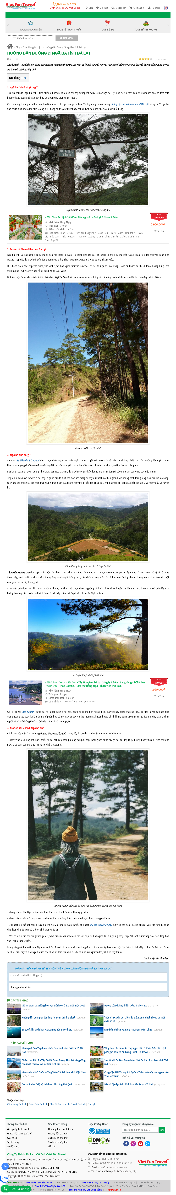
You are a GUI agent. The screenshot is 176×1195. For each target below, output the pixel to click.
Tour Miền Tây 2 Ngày (124, 1182)
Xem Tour (159, 231)
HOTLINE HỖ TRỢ (20, 1189)
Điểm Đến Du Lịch (38, 1104)
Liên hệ (51, 1146)
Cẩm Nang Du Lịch (32, 47)
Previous (8, 25)
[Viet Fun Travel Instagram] (132, 1143)
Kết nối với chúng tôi (133, 1137)
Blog (18, 47)
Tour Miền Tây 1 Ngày (67, 1182)
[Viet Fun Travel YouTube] (139, 1143)
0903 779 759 (107, 1163)
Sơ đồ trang (13, 1146)
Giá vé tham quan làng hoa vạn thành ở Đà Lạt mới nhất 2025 (53, 1005)
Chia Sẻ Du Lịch (58, 1104)
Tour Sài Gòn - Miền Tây (19, 1186)
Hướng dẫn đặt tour (58, 1133)
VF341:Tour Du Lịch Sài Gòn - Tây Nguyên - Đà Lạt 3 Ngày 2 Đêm (81, 217)
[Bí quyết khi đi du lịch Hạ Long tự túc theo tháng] (14, 1032)
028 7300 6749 (66, 4)
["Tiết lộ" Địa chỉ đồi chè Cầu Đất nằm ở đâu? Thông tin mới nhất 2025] (96, 1020)
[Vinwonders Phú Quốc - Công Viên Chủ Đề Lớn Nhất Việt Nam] (14, 1075)
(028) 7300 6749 (110, 1159)
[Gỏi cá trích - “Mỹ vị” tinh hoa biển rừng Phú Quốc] (14, 1087)
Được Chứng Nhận (98, 1124)
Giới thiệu (12, 1137)
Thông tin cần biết (17, 1124)
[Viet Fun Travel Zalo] (147, 1143)
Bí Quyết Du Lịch (77, 1104)
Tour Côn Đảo (123, 1186)
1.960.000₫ (158, 689)
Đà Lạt (91, 1104)
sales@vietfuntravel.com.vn (112, 1167)
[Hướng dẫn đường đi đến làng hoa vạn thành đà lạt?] (14, 1020)
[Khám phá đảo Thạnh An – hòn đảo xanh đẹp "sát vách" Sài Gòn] (14, 1051)
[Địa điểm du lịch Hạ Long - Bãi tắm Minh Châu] (96, 1032)
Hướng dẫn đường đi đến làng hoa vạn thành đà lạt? (48, 1017)
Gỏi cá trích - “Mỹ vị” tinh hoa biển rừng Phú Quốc (47, 1084)
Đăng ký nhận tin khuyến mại (138, 1124)
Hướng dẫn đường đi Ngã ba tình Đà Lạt (65, 47)
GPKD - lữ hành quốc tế (19, 1133)
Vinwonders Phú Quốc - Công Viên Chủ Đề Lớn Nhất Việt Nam (54, 1072)
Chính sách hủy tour (58, 1142)
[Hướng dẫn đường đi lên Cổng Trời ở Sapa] (96, 1008)
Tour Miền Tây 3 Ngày (149, 1182)
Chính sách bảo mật (58, 1137)
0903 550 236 (124, 1163)
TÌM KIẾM (67, 38)
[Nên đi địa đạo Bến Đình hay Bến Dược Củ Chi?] (96, 1087)
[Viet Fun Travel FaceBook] (125, 1143)
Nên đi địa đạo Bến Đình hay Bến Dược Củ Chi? (128, 1084)
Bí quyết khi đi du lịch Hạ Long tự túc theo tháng (47, 1029)
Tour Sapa (153, 1186)
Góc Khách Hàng (57, 1124)
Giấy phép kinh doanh (18, 1129)
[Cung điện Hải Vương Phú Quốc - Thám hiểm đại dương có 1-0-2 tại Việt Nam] (96, 1075)
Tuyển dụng (13, 1142)
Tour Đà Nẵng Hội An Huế (52, 1189)
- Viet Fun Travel (51, 1176)
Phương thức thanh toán (60, 1129)
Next (167, 25)
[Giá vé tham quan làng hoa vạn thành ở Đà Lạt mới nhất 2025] (14, 1008)
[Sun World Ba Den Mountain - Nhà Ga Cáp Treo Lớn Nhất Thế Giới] (96, 1063)
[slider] (145, 59)
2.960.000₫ (158, 224)
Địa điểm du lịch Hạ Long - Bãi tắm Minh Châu (128, 1029)
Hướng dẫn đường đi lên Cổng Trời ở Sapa (125, 1005)
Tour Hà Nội (138, 1186)
